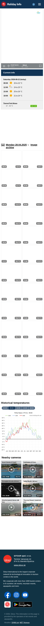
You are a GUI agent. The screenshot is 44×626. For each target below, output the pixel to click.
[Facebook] (7, 595)
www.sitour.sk (20, 565)
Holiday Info (9, 2)
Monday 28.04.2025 (16, 144)
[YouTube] (25, 595)
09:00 (12, 408)
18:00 (32, 408)
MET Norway (25, 622)
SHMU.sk (15, 622)
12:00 (18, 408)
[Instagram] (16, 595)
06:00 (5, 408)
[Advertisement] (22, 125)
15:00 (25, 408)
